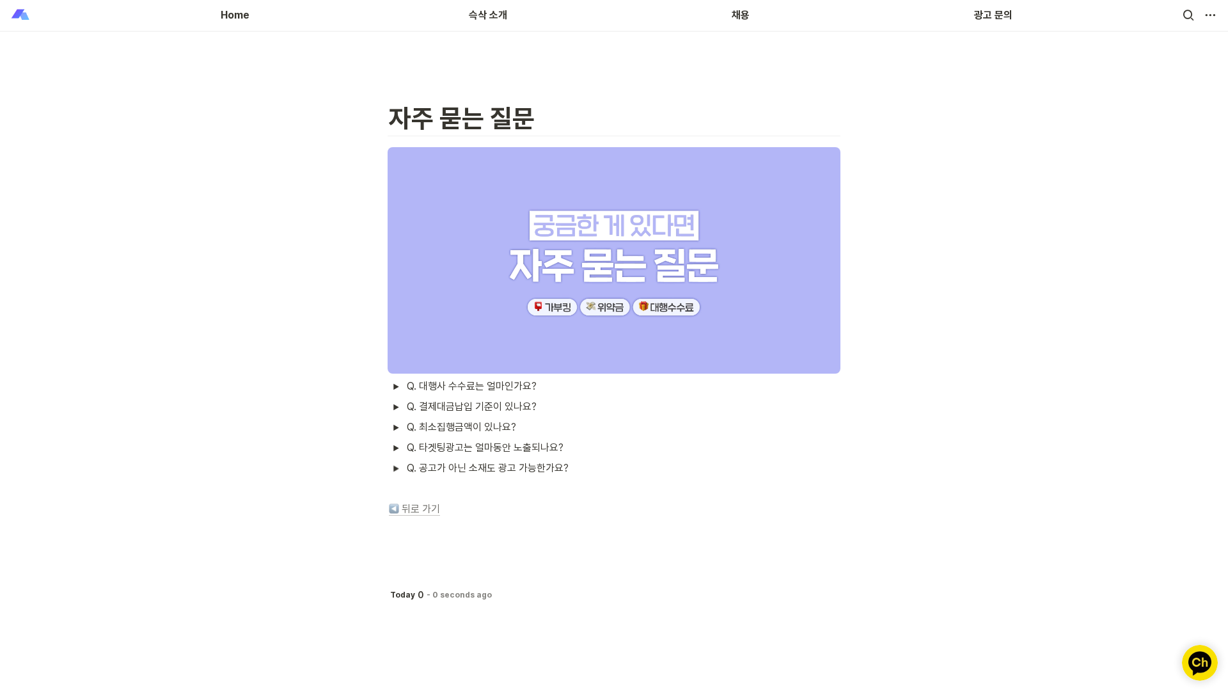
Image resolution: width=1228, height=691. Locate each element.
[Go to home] (20, 15)
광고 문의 (993, 15)
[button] (1188, 15)
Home (235, 15)
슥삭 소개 (488, 15)
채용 (741, 15)
